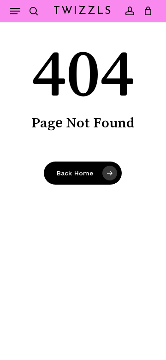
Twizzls (83, 11)
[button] (15, 11)
